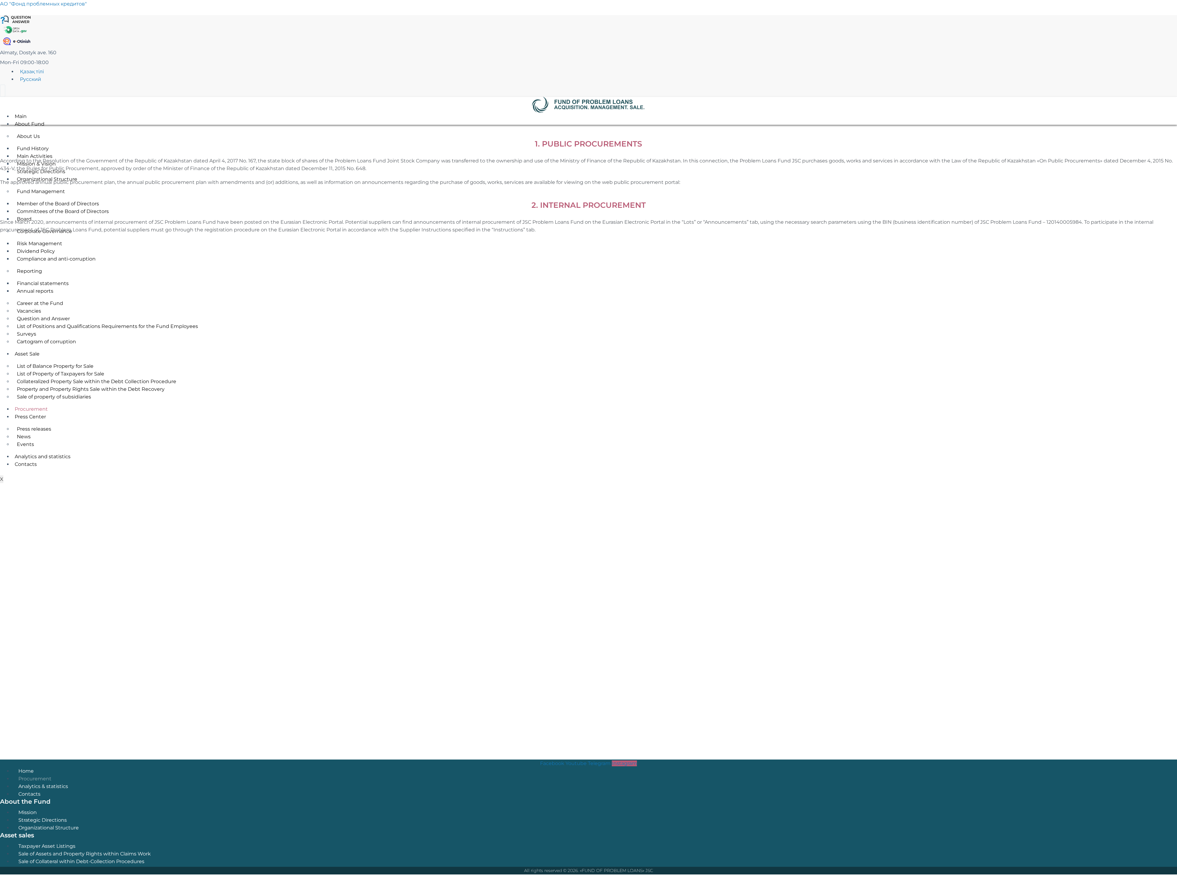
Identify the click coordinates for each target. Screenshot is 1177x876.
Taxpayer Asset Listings (46, 846)
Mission (27, 812)
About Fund (29, 124)
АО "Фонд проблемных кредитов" (43, 4)
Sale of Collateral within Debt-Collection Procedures (81, 861)
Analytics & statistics (43, 786)
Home (26, 771)
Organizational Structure (48, 828)
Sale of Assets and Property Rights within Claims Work (84, 854)
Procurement (34, 779)
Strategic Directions (42, 820)
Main (21, 116)
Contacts (29, 794)
